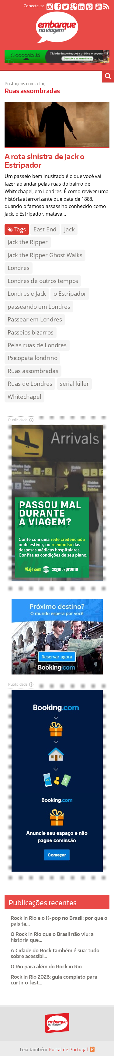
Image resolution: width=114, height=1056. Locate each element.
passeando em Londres (39, 307)
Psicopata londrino (32, 358)
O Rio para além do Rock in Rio (46, 967)
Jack (69, 229)
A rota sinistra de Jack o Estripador (45, 161)
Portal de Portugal (68, 1049)
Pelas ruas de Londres (37, 345)
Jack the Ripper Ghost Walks (45, 255)
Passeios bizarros (31, 332)
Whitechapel (24, 397)
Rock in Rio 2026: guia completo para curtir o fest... (54, 980)
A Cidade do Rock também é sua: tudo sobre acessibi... (55, 953)
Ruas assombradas (33, 371)
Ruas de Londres (30, 384)
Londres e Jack (27, 294)
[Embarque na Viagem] (57, 40)
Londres (18, 268)
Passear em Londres (35, 319)
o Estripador (70, 294)
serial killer (74, 384)
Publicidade (18, 420)
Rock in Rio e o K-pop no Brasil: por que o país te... (59, 921)
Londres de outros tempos (43, 281)
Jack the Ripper (28, 242)
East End (45, 229)
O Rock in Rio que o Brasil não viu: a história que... (52, 937)
